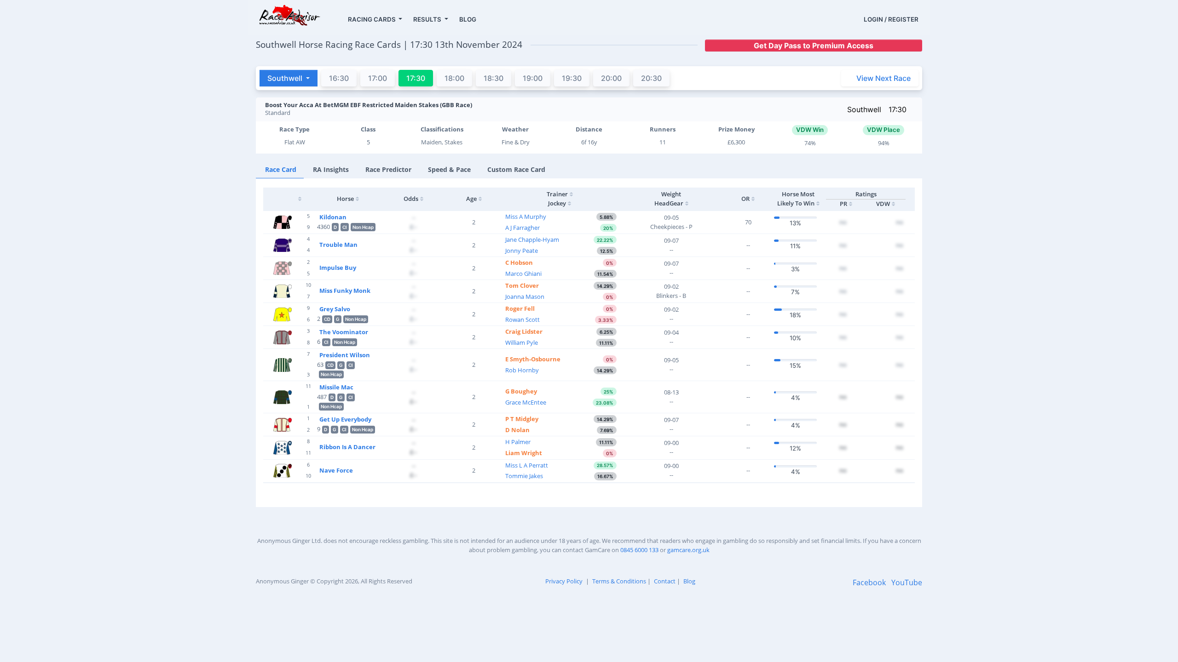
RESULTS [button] (428, 19)
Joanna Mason (524, 296)
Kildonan (332, 217)
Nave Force (336, 470)
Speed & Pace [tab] (449, 169)
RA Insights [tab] (331, 169)
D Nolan (517, 430)
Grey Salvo (334, 309)
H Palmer (518, 442)
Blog (689, 581)
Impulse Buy (337, 267)
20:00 (611, 78)
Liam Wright (523, 453)
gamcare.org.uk (688, 550)
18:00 (454, 78)
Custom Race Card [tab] (516, 169)
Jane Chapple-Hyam (532, 239)
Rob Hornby (522, 370)
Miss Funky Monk (344, 290)
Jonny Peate (521, 250)
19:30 (572, 78)
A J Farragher (522, 227)
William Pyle (521, 342)
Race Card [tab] (280, 169)
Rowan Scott (522, 319)
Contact (665, 581)
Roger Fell (520, 308)
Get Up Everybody (345, 419)
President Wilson (344, 355)
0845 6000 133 (639, 550)
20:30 (651, 78)
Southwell (864, 109)
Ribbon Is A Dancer (347, 447)
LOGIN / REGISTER (891, 19)
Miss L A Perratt (526, 465)
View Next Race (883, 78)
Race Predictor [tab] (388, 169)
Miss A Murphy (525, 216)
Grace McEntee (525, 402)
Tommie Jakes (524, 476)
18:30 (493, 78)
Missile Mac (336, 387)
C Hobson (519, 262)
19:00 (533, 78)
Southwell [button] (285, 78)
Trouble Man (338, 244)
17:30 (898, 109)
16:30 (339, 78)
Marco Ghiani (523, 273)
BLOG (467, 19)
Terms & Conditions (619, 581)
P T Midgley (521, 419)
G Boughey (521, 391)
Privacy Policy (564, 581)
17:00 (377, 78)
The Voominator (343, 332)
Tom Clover (522, 285)
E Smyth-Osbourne (532, 359)
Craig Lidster (524, 331)
